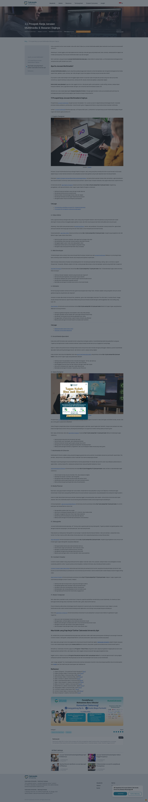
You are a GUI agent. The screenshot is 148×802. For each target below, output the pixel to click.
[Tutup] (86, 384)
